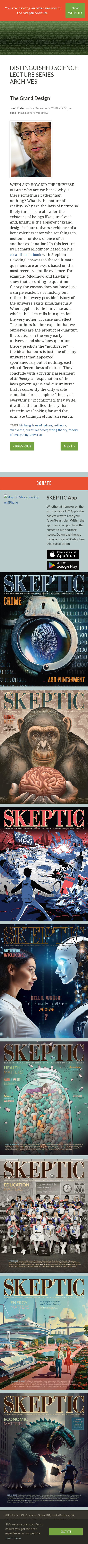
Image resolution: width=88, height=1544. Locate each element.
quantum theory (36, 430)
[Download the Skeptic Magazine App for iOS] (63, 558)
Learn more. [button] (13, 1538)
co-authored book (25, 254)
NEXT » (69, 446)
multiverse (17, 430)
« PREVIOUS (22, 446)
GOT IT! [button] (66, 1531)
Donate (44, 483)
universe (36, 434)
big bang (25, 425)
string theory (58, 430)
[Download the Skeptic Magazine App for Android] (63, 569)
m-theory (60, 425)
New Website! (75, 10)
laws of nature (42, 425)
